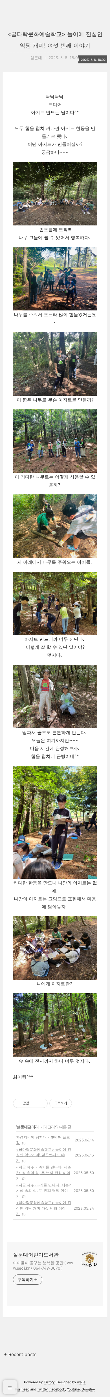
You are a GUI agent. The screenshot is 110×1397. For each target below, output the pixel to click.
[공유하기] (34, 1103)
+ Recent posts (20, 1354)
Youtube (73, 1389)
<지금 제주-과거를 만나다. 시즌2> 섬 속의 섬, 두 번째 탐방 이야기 (43, 1190)
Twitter (42, 1389)
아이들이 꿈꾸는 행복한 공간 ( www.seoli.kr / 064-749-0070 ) (43, 1265)
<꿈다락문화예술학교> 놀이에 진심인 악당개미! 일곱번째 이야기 (43, 1155)
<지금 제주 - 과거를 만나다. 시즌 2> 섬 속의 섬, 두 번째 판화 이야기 (43, 1172)
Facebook (57, 1389)
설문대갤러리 (28, 1126)
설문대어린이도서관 (36, 1255)
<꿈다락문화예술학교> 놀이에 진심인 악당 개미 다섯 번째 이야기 (43, 1208)
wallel (81, 1382)
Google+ (88, 1389)
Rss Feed (22, 1389)
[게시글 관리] (41, 1103)
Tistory (49, 1382)
